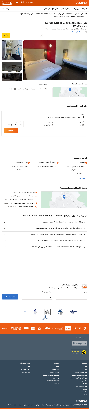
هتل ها (84, 9)
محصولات (84, 363)
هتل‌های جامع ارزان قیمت (79, 375)
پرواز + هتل (65, 9)
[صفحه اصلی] (86, 14)
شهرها (85, 395)
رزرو (6, 35)
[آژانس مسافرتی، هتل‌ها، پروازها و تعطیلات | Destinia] (81, 3)
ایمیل (85, 292)
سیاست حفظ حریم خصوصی (51, 375)
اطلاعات (56, 363)
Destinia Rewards (52, 381)
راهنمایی (56, 378)
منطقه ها (84, 392)
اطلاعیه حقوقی (54, 372)
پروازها (76, 9)
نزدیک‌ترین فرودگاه (47, 292)
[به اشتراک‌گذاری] (41, 35)
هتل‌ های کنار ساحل (51, 9)
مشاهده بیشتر (82, 179)
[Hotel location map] (69, 92)
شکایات (56, 384)
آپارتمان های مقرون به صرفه (78, 378)
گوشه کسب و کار (25, 363)
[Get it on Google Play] (79, 344)
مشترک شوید (10, 296)
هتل (86, 370)
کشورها (85, 389)
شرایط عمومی (55, 370)
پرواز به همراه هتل (81, 386)
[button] (22, 3)
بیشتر (6, 9)
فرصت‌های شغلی (25, 370)
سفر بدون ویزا (25, 372)
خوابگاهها (84, 381)
